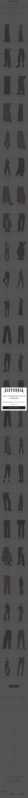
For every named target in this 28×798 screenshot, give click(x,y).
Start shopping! (14, 407)
